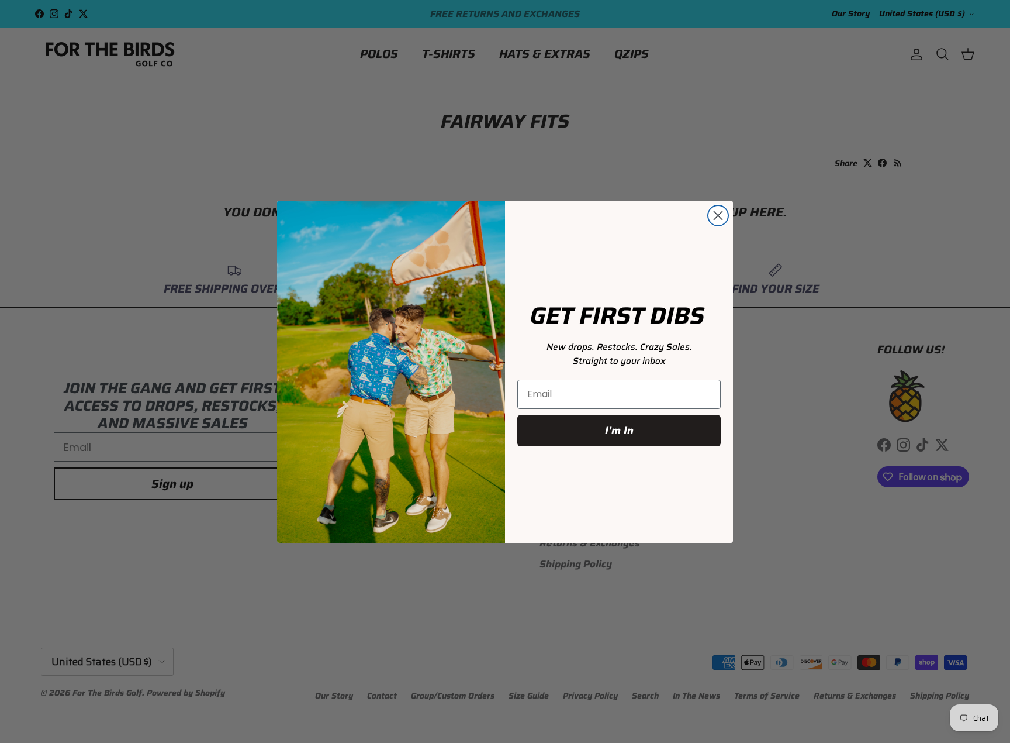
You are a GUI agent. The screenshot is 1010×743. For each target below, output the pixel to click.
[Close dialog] (718, 215)
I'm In (619, 430)
